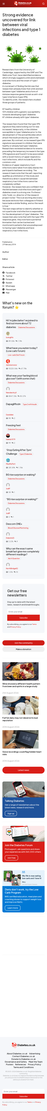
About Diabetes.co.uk (17, 1053)
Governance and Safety (16, 1061)
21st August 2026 (10, 692)
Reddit (9, 282)
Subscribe (23, 618)
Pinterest (10, 279)
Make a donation (23, 649)
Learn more (12, 908)
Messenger (11, 289)
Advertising (34, 1053)
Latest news (23, 770)
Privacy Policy (15, 627)
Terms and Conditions (23, 1067)
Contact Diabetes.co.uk (23, 1056)
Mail (7, 292)
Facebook (10, 272)
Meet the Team (35, 1061)
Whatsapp (10, 286)
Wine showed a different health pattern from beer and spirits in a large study (21, 685)
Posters (9, 1064)
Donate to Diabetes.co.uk (23, 1059)
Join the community (24, 643)
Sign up (10, 813)
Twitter (9, 276)
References (20, 1064)
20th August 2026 (10, 727)
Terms (34, 624)
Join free (11, 857)
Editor (5, 259)
